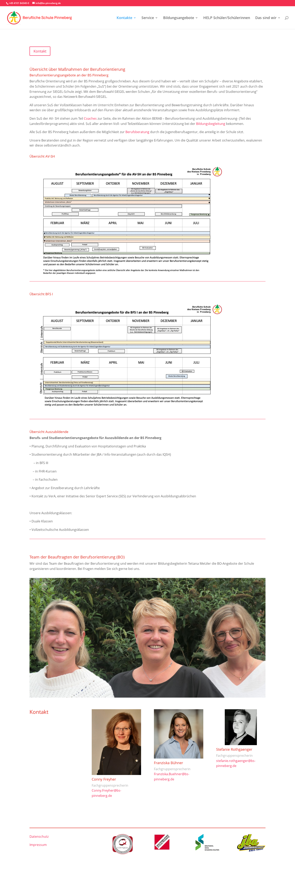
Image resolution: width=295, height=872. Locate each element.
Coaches (90, 118)
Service (147, 18)
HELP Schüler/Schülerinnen (226, 18)
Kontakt (40, 51)
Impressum (38, 845)
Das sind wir (266, 18)
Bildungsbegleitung (210, 123)
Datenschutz (39, 836)
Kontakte (124, 18)
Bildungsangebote (178, 18)
